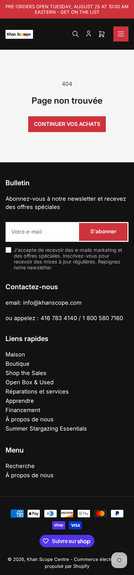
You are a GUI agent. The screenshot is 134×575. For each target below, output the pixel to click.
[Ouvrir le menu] (121, 34)
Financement (22, 410)
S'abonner (103, 231)
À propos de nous (29, 419)
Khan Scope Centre (48, 559)
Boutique (17, 363)
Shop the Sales (25, 372)
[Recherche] (75, 34)
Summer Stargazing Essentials (46, 428)
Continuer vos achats (67, 124)
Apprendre (19, 400)
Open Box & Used (29, 382)
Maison (15, 354)
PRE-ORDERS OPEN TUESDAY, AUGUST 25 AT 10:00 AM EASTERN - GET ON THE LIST (67, 9)
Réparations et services (37, 391)
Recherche (20, 465)
